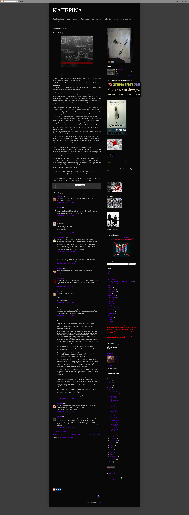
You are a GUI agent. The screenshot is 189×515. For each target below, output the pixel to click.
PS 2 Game (110, 156)
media (110, 321)
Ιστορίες (110, 287)
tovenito (59, 278)
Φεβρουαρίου (114, 456)
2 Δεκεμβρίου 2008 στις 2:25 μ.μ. (65, 302)
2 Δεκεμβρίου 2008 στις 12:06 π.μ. (66, 263)
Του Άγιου (110, 317)
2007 (110, 462)
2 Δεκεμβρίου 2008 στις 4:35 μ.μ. (65, 315)
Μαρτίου (112, 454)
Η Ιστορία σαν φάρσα (113, 283)
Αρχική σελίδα (76, 434)
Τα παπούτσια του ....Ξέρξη (114, 414)
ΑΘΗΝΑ (110, 275)
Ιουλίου (112, 445)
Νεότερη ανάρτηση (58, 434)
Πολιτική (110, 309)
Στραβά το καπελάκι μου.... (115, 407)
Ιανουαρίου (113, 459)
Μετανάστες (111, 299)
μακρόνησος (111, 295)
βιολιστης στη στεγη (62, 221)
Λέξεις (109, 293)
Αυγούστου (113, 443)
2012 (110, 380)
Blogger (99, 502)
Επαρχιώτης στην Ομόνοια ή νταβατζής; (114, 426)
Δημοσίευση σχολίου (60, 431)
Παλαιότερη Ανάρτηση (94, 434)
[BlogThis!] (78, 185)
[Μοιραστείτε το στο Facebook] (82, 185)
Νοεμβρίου (113, 436)
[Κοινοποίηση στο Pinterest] (84, 185)
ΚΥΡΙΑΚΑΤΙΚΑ (112, 291)
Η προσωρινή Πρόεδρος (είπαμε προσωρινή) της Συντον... (115, 399)
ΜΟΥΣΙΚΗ (111, 301)
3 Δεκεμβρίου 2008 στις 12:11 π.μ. (66, 411)
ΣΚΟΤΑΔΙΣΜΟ (127, 238)
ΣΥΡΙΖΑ (110, 315)
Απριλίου (112, 452)
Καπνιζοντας (111, 289)
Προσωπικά (60, 187)
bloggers (110, 319)
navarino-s (60, 403)
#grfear (110, 271)
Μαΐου (112, 450)
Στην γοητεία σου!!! (115, 394)
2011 (110, 383)
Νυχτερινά (111, 303)
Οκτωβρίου (113, 438)
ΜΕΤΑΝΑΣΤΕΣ (112, 297)
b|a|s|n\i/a (59, 196)
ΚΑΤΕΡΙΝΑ (67, 10)
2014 (110, 376)
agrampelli (60, 268)
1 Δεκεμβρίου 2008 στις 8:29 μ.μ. (65, 202)
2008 (110, 390)
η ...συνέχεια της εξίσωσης (114, 430)
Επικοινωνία (111, 279)
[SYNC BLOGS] (111, 473)
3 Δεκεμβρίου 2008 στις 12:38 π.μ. (66, 427)
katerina (59, 416)
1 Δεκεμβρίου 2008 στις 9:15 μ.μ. (65, 215)
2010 (110, 385)
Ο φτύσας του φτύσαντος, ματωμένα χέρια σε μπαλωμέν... (115, 420)
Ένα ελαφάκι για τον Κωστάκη (114, 411)
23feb (109, 273)
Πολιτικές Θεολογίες (113, 307)
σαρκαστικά (111, 313)
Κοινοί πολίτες (113, 404)
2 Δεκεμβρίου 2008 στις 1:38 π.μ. (65, 286)
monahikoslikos (61, 237)
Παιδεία (110, 305)
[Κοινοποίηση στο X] (80, 185)
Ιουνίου (112, 447)
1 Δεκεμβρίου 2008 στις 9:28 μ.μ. (65, 232)
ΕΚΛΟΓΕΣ (111, 277)
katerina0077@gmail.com (114, 174)
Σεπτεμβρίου (113, 440)
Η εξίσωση (112, 433)
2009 (110, 387)
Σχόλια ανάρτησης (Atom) (66, 437)
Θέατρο (110, 285)
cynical (59, 207)
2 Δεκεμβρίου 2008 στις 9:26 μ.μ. (65, 398)
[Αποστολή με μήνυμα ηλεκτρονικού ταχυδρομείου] (76, 185)
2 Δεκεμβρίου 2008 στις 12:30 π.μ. (66, 273)
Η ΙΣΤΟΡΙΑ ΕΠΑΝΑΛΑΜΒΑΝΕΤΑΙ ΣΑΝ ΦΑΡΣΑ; (120, 281)
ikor (58, 291)
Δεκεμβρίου (113, 392)
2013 (110, 378)
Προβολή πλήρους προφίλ (123, 75)
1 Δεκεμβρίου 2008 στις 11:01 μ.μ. (66, 251)
